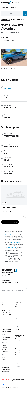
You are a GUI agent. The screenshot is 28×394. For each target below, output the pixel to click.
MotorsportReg (5, 371)
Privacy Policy (5, 292)
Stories (3, 359)
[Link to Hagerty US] (3, 379)
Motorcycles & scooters (7, 318)
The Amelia (17, 331)
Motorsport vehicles (6, 320)
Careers (17, 354)
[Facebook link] (2, 275)
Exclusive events (19, 315)
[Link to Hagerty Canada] (6, 379)
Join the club (18, 302)
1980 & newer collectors (7, 310)
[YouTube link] (12, 275)
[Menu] (25, 2)
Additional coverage (6, 331)
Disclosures (4, 387)
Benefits (17, 308)
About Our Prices (9, 234)
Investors (17, 360)
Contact (17, 358)
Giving (16, 363)
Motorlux (17, 338)
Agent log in (4, 339)
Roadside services (19, 320)
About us (17, 348)
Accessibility (17, 384)
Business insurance (6, 327)
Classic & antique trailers (7, 316)
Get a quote (4, 302)
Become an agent (6, 337)
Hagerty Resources (6, 369)
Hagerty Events (18, 329)
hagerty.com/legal (11, 247)
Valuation (17, 304)
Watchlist (13, 7)
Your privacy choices (9, 384)
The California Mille (19, 333)
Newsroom (17, 356)
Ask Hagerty (18, 306)
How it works (5, 351)
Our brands (17, 352)
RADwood (17, 340)
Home (16, 346)
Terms (16, 373)
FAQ (16, 369)
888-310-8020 (18, 323)
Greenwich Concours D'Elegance (20, 336)
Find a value (4, 7)
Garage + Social (5, 367)
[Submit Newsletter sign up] (25, 287)
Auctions (4, 345)
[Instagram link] (9, 275)
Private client (5, 325)
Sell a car (4, 349)
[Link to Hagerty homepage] (9, 271)
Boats (3, 323)
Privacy (17, 371)
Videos (3, 357)
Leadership (17, 350)
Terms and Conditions (14, 292)
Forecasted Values (15, 242)
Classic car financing (6, 329)
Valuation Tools (16, 2)
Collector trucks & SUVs (7, 314)
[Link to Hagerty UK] (8, 379)
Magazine (17, 312)
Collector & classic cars (7, 312)
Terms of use (15, 387)
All (2, 361)
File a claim (4, 304)
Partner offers (18, 310)
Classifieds (4, 347)
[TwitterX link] (5, 275)
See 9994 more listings (9, 222)
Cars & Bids (8, 88)
